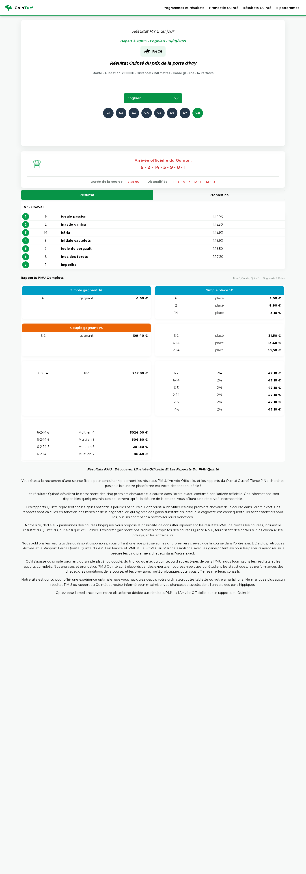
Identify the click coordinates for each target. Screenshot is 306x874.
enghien (134, 98)
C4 (146, 112)
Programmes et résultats (183, 8)
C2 (121, 112)
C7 (185, 112)
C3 (134, 112)
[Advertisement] (153, 128)
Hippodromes (287, 8)
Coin (24, 8)
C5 (159, 112)
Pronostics (218, 195)
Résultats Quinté (257, 8)
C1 (108, 112)
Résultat (87, 195)
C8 (197, 112)
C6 (172, 112)
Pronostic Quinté (223, 8)
